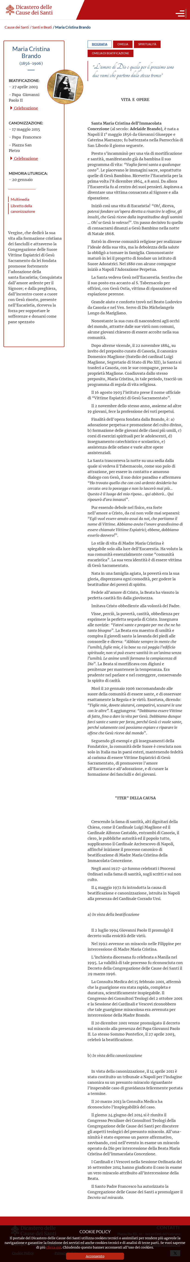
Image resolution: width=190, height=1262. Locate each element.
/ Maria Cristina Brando (72, 27)
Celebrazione (25, 108)
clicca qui (53, 1247)
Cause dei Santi (17, 27)
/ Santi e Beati (41, 27)
